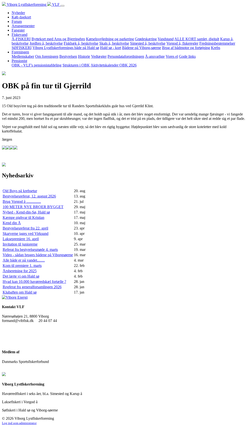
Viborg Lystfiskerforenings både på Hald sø (65, 48)
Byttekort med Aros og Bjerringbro (58, 39)
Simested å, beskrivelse (147, 43)
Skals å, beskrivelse (114, 43)
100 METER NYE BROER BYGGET (33, 207)
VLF (56, 4)
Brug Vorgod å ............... (22, 201)
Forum (17, 21)
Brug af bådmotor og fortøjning (186, 48)
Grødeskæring (146, 39)
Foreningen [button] (20, 52)
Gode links (187, 56)
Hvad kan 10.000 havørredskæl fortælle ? (34, 281)
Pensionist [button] (19, 61)
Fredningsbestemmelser (217, 43)
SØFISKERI (21, 48)
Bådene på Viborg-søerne (141, 48)
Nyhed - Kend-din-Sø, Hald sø (26, 212)
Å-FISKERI (21, 39)
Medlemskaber (23, 56)
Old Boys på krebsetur (20, 191)
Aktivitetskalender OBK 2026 (114, 65)
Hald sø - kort (110, 48)
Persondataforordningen (126, 56)
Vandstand (166, 39)
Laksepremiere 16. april (21, 239)
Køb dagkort (21, 17)
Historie (84, 56)
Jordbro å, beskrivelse (46, 43)
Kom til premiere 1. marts (22, 265)
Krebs (215, 48)
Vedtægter (99, 56)
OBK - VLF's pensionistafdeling (37, 65)
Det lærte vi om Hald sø (21, 276)
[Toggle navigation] (62, 6)
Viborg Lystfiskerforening (26, 4)
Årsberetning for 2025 (20, 271)
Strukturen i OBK (76, 65)
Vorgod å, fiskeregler (182, 43)
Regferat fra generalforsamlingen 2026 (32, 287)
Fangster (18, 30)
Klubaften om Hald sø (20, 292)
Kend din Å (12, 223)
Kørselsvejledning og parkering (110, 39)
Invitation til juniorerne (20, 244)
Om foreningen (46, 56)
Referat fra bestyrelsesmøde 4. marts (30, 249)
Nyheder (18, 13)
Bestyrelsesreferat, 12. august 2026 (29, 196)
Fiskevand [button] (19, 35)
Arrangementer (23, 26)
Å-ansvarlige (155, 56)
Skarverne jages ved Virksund (25, 233)
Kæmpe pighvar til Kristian (23, 217)
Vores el (172, 56)
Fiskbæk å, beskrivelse (81, 43)
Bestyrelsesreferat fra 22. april (25, 228)
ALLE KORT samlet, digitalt (196, 39)
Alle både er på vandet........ (24, 260)
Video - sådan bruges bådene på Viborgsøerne (38, 255)
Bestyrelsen (68, 56)
